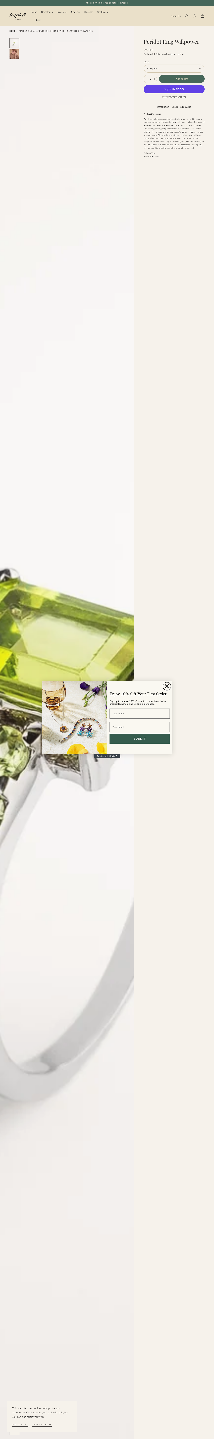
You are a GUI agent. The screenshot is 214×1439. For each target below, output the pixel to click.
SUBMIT (139, 738)
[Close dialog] (167, 686)
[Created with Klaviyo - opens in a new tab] (107, 756)
